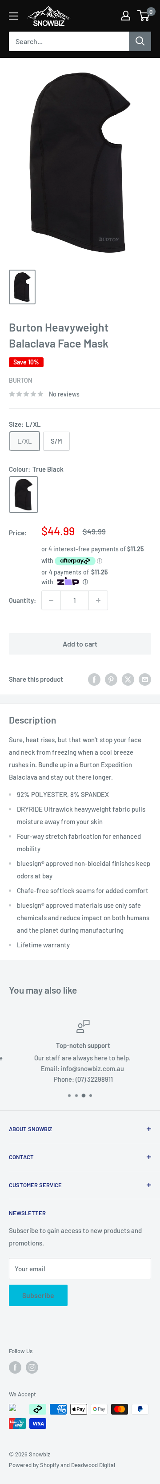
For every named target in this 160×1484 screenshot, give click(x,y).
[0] (143, 15)
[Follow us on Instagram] (32, 1367)
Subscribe (38, 1295)
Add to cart (80, 643)
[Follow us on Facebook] (15, 1367)
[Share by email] (145, 679)
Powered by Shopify (34, 1464)
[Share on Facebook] (94, 679)
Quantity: (22, 600)
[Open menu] (13, 16)
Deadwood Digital (93, 1464)
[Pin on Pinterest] (111, 679)
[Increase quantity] (98, 600)
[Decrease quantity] (51, 600)
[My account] (125, 15)
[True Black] (23, 494)
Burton (20, 380)
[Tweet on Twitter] (128, 679)
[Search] (140, 41)
